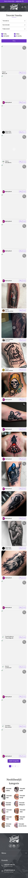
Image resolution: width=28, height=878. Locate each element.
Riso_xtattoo (8, 727)
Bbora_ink (4, 73)
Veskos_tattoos (9, 370)
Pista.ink (7, 340)
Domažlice (7, 725)
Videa (17, 34)
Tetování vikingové (22, 803)
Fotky (5, 34)
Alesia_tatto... (8, 132)
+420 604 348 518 (9, 864)
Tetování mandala (8, 803)
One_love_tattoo (9, 311)
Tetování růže (8, 818)
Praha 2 (4, 72)
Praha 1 (7, 309)
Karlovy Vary (8, 131)
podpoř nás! (19, 1)
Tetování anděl (22, 789)
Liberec (7, 161)
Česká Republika (9, 339)
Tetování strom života (22, 825)
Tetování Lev (9, 810)
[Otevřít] (2, 7)
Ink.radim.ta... (8, 162)
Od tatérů (6, 36)
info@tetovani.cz (9, 870)
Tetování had (9, 796)
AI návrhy (19, 36)
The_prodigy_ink (9, 638)
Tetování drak (22, 810)
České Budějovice (9, 636)
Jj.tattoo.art (8, 667)
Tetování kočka (22, 818)
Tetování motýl (22, 796)
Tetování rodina (8, 789)
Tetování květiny (8, 825)
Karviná (7, 666)
